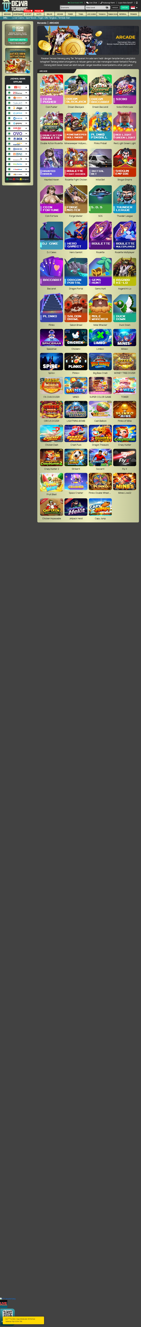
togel (80, 14)
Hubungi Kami (108, 3)
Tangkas (102, 14)
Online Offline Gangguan (18, 179)
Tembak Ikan (113, 14)
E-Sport (28, 14)
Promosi (133, 14)
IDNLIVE (49, 14)
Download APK (76, 3)
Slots (38, 14)
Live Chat (93, 3)
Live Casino (91, 14)
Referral (123, 14)
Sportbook (18, 14)
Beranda (7, 14)
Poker (70, 14)
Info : (5, 18)
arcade (60, 14)
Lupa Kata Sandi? (125, 3)
